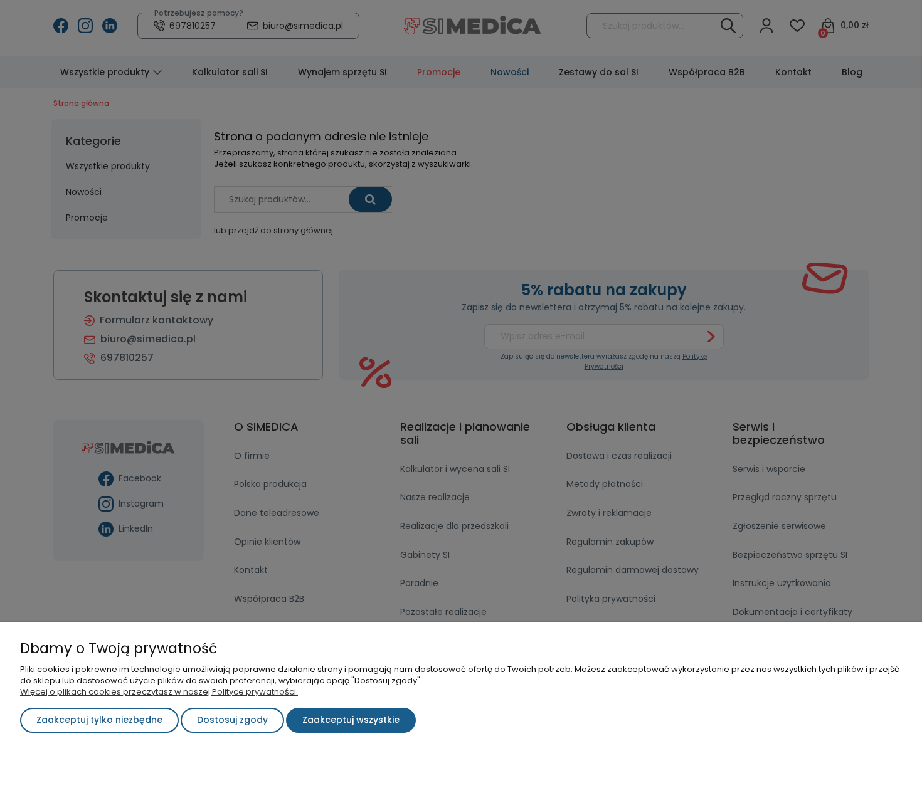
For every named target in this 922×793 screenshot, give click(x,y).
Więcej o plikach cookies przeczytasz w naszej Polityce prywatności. (159, 692)
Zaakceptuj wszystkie (351, 719)
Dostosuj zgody (232, 719)
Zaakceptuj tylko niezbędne (99, 719)
